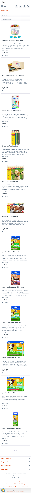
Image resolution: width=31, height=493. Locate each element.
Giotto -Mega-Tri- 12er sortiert (11, 111)
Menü (6, 6)
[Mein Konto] (24, 6)
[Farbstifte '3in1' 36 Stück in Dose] (15, 31)
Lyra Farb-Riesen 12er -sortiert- (12, 322)
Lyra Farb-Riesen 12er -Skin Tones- (13, 287)
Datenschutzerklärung (19, 484)
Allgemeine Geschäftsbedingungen (11, 486)
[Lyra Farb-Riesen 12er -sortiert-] (15, 313)
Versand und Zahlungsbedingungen (18, 481)
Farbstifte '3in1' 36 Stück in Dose (12, 40)
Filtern (5, 16)
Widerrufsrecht (8, 484)
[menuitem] (4, 6)
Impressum (25, 486)
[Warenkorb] (28, 6)
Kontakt (5, 481)
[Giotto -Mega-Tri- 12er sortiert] (15, 102)
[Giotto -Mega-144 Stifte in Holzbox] (15, 66)
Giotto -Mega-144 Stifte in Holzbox (13, 75)
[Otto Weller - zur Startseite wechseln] (3, 2)
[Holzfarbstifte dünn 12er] (15, 137)
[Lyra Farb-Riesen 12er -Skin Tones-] (15, 278)
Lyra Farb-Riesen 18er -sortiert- (12, 393)
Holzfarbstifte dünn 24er (10, 181)
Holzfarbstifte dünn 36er (10, 216)
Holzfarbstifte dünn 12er (10, 146)
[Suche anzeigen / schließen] (16, 6)
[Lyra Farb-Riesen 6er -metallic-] (15, 419)
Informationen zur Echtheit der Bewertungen (15, 491)
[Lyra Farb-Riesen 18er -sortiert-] (15, 384)
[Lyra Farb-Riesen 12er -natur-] (15, 243)
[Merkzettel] (20, 6)
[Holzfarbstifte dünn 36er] (15, 207)
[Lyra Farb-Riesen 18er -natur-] (15, 348)
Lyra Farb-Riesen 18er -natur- (11, 357)
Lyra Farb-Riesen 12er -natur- (11, 252)
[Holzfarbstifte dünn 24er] (15, 172)
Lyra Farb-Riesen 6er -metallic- (12, 428)
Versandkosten (5, 475)
